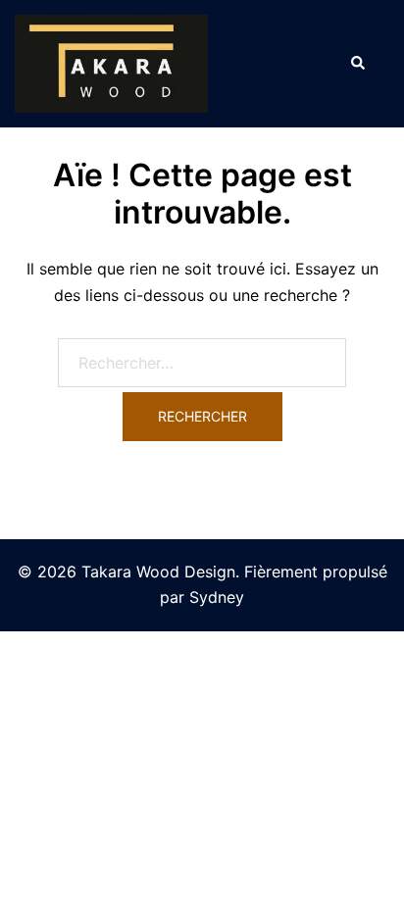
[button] (357, 64)
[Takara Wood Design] (111, 62)
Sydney (216, 597)
